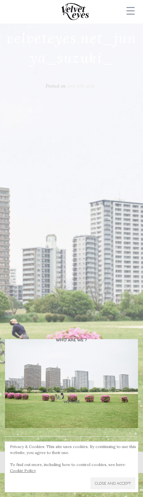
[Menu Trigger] (130, 10)
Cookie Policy (23, 470)
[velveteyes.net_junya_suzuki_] (71, 383)
